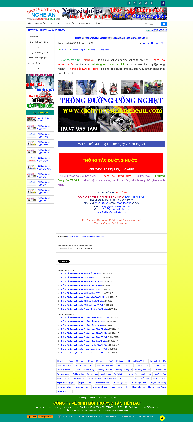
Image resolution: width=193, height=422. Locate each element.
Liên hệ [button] (98, 23)
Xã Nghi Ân (106, 374)
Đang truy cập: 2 (46, 417)
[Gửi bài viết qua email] (152, 43)
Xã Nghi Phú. (160, 374)
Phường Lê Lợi (143, 365)
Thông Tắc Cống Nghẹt (37, 58)
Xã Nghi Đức (119, 374)
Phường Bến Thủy (76, 361)
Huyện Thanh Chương (135, 387)
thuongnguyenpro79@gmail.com (114, 206)
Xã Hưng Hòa (78, 374)
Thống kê (112, 398)
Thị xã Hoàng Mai (78, 378)
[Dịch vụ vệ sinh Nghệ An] (43, 14)
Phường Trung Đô (104, 369)
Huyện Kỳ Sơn (85, 382)
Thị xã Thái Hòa (94, 378)
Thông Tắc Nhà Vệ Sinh (38, 42)
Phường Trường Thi (124, 369)
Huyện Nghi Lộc (120, 382)
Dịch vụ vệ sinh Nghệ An (90, 416)
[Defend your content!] (59, 417)
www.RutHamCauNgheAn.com (111, 212)
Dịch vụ (92, 398)
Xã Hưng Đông (63, 374)
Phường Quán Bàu (65, 369)
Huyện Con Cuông (125, 378)
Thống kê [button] (84, 23)
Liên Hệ (146, 43)
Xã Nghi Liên (146, 374)
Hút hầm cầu (33, 37)
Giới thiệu (83, 398)
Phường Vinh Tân (142, 369)
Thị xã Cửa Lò (63, 378)
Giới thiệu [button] (40, 23)
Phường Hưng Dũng (104, 365)
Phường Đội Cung (115, 361)
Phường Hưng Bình (84, 365)
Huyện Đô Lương (159, 378)
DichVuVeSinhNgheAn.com (116, 209)
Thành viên (102, 398)
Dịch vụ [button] (54, 23)
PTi (133, 416)
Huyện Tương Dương (157, 387)
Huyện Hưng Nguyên (65, 382)
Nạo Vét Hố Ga (34, 63)
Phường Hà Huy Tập (157, 361)
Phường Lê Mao (159, 365)
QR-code (33, 417)
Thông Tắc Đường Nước (38, 52)
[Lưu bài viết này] (162, 43)
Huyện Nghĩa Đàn (139, 382)
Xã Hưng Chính (159, 369)
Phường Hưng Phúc (124, 365)
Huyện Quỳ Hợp (81, 387)
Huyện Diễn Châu (142, 378)
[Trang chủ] (29, 23)
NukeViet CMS (114, 416)
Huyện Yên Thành (64, 391)
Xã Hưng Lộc (92, 374)
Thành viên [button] (69, 23)
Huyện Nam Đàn (102, 382)
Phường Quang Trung (85, 369)
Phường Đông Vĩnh (136, 361)
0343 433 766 (124, 203)
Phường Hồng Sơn (65, 365)
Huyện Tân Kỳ (116, 387)
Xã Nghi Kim (133, 374)
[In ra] (157, 43)
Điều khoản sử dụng (145, 416)
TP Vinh (60, 361)
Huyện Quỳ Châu (64, 387)
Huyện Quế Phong (158, 382)
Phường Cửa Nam (96, 361)
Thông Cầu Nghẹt (35, 47)
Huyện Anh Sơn (109, 378)
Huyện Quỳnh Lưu (99, 387)
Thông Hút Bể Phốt (36, 68)
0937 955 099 (160, 30)
